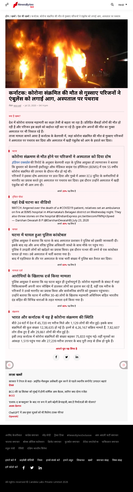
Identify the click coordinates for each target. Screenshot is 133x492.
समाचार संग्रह (103, 460)
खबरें (13, 16)
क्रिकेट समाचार (54, 441)
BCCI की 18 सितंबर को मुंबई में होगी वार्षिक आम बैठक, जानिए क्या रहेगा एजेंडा (48, 392)
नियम (39, 460)
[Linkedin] (76, 357)
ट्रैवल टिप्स (59, 435)
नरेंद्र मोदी (46, 435)
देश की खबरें (23, 16)
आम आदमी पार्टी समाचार (106, 435)
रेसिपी (21, 448)
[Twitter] (66, 357)
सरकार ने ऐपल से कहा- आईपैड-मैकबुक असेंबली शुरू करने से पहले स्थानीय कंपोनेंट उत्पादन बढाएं (58, 381)
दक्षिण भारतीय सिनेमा (37, 448)
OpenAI (13, 416)
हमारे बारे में (10, 460)
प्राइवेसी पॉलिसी (27, 460)
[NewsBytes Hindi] (23, 5)
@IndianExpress (66, 216)
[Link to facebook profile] (23, 467)
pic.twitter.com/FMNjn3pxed (96, 216)
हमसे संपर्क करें (53, 460)
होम (7, 16)
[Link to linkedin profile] (40, 467)
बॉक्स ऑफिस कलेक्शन (33, 441)
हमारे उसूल (68, 460)
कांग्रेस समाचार (32, 435)
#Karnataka (54, 212)
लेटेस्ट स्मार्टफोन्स (90, 441)
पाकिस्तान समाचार (110, 441)
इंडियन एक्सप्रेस (21, 162)
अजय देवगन (15, 406)
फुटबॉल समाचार (72, 441)
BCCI (12, 395)
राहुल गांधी (10, 448)
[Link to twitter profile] (32, 467)
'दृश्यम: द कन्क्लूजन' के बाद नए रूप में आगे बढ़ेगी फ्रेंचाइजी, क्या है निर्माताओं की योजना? (52, 402)
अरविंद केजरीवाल (13, 435)
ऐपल (11, 385)
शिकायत (81, 460)
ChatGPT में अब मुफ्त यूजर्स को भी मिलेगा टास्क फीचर (36, 412)
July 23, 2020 (81, 220)
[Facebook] (56, 357)
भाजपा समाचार (12, 441)
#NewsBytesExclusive (79, 435)
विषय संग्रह (117, 460)
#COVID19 (66, 208)
